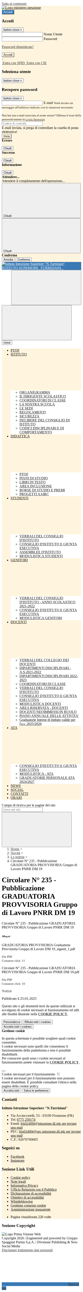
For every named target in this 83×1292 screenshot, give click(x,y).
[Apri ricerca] (46, 287)
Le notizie (18, 857)
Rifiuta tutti (38, 1022)
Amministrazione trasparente (30, 1209)
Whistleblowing (22, 1201)
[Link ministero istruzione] (21, 8)
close (7, 342)
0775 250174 (26, 1119)
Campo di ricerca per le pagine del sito (28, 805)
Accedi (8, 12)
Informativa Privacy (24, 1185)
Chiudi (8, 148)
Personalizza (12, 1022)
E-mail (48, 103)
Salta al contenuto (14, 4)
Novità (15, 853)
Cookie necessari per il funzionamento (29, 1074)
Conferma (23, 259)
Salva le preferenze (36, 1090)
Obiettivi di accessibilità (27, 1197)
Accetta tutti (18, 1026)
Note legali (18, 1181)
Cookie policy (20, 1177)
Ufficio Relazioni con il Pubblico (34, 1189)
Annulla (8, 259)
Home (15, 849)
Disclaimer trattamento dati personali (27, 1250)
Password (50, 39)
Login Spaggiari (35, 119)
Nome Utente (53, 34)
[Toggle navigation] (37, 322)
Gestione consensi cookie (28, 1205)
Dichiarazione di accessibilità (31, 1193)
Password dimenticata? (18, 47)
